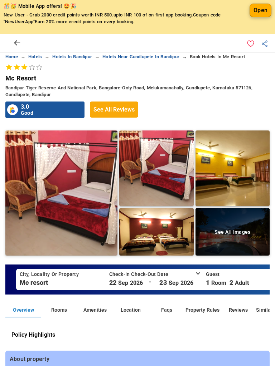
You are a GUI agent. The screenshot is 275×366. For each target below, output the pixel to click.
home (11, 56)
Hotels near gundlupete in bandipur (140, 56)
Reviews (238, 310)
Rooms (59, 310)
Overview (23, 310)
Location (131, 310)
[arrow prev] (17, 43)
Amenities (95, 310)
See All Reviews (114, 109)
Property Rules (202, 310)
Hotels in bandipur (72, 56)
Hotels (35, 56)
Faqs (166, 310)
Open (260, 10)
